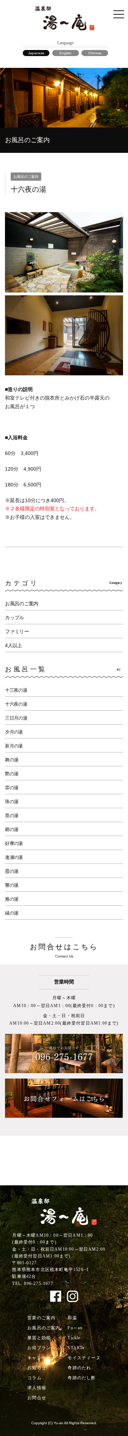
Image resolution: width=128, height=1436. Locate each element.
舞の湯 (11, 759)
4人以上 (13, 645)
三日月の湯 (16, 718)
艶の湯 (11, 773)
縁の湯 (11, 913)
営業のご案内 (41, 1317)
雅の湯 (11, 899)
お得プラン (39, 1347)
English (65, 53)
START (75, 1347)
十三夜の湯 (16, 690)
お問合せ (36, 1397)
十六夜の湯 (16, 704)
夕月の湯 (13, 732)
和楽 (72, 1317)
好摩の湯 (13, 843)
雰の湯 (11, 787)
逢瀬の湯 (13, 857)
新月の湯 (13, 746)
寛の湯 (11, 815)
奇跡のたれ (79, 1367)
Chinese (95, 53)
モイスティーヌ (84, 1357)
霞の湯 (11, 871)
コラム (34, 1377)
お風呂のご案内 (21, 603)
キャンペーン (41, 1357)
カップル (14, 617)
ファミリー (17, 631)
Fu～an (75, 1327)
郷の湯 (11, 829)
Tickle (74, 1337)
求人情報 (36, 1387)
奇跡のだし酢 (82, 1377)
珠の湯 (11, 801)
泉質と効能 (39, 1337)
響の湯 (11, 885)
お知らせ (36, 1367)
